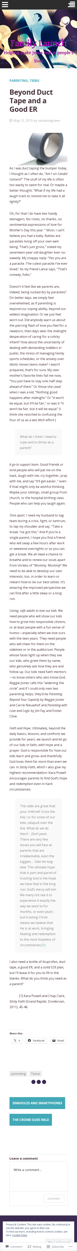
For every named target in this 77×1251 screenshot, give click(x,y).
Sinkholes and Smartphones (37, 1103)
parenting (18, 80)
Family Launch (38, 43)
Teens (34, 80)
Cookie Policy (19, 1235)
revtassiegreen (49, 120)
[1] (43, 945)
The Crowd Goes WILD (30, 1120)
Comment (54, 1198)
